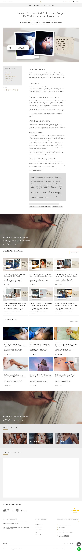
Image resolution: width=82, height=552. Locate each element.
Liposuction (32, 372)
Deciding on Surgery (9, 78)
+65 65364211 (61, 524)
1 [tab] (38, 446)
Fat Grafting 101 (38, 527)
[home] (41, 1)
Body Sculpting (7, 372)
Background (7, 74)
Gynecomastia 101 (39, 524)
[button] (64, 1)
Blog (36, 532)
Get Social (10, 1)
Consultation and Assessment (11, 76)
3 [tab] (41, 446)
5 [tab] (43, 446)
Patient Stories (38, 529)
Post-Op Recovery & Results (11, 82)
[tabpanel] (15, 438)
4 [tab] (42, 446)
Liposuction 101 (38, 521)
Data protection (65, 549)
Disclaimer (72, 549)
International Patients (39, 534)
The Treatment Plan (9, 80)
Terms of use (49, 549)
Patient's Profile (8, 72)
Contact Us (5, 1)
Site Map (77, 549)
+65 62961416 (67, 524)
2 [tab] (39, 446)
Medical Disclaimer (57, 549)
